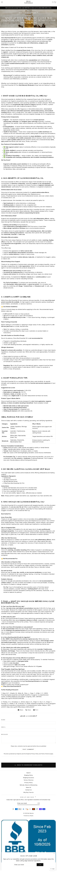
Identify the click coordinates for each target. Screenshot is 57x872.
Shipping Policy (28, 775)
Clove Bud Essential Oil (8, 37)
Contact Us (28, 790)
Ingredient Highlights (30, 12)
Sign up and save (27, 797)
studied (3, 55)
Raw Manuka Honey (11, 481)
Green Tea (13, 437)
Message (4, 734)
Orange (12, 651)
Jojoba (12, 426)
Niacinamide (22, 435)
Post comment (28, 749)
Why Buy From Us (28, 792)
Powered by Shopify (28, 815)
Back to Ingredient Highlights (29, 765)
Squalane (18, 426)
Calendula (13, 440)
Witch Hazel (5, 534)
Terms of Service (45, 753)
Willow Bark (13, 435)
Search (28, 772)
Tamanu (12, 428)
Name (3, 719)
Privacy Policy (35, 753)
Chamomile (20, 440)
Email (3, 727)
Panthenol (13, 543)
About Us (28, 787)
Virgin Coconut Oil (11, 479)
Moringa (24, 426)
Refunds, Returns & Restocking (28, 785)
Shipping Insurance (28, 777)
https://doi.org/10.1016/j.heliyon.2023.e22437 (20, 707)
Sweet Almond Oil (43, 551)
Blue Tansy (34, 567)
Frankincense (21, 431)
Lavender (13, 431)
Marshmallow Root (16, 442)
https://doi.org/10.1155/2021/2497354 (12, 698)
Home (20, 12)
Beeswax (8, 478)
